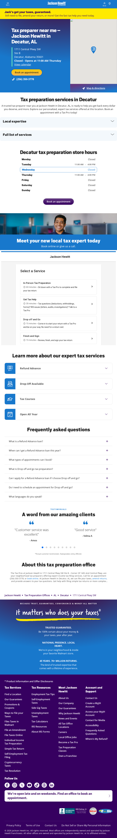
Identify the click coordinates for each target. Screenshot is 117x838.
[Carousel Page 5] (58, 547)
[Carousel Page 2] (46, 547)
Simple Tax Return (15, 748)
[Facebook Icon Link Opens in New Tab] (7, 786)
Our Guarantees (15, 699)
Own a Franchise (67, 755)
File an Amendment (15, 730)
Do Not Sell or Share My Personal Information (86, 825)
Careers (62, 732)
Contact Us (91, 698)
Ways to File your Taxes (15, 714)
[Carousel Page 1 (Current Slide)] (42, 547)
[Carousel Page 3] (50, 547)
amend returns (99, 578)
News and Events (67, 718)
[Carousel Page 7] (66, 547)
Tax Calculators (40, 721)
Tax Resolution (15, 770)
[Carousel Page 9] (74, 547)
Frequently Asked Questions (95, 732)
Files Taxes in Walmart (15, 723)
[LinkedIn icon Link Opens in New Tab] (51, 786)
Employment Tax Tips (43, 694)
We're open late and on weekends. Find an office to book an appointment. (48, 795)
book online (32, 578)
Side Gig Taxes (39, 707)
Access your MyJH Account (95, 713)
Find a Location (15, 694)
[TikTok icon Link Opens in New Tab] (36, 786)
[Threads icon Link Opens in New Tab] (44, 786)
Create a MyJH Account (93, 704)
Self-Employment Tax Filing (16, 755)
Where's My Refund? (96, 738)
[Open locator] (109, 4)
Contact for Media (95, 720)
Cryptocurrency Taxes (15, 764)
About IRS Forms (41, 731)
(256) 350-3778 (25, 79)
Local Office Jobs (67, 737)
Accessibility (92, 725)
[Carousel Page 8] (70, 547)
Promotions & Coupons (15, 706)
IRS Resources (39, 726)
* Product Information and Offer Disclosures (29, 681)
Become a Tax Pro (68, 742)
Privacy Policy (13, 825)
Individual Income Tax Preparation (15, 741)
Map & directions (93, 88)
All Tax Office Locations (65, 725)
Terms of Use (33, 825)
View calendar (22, 64)
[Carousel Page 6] (62, 547)
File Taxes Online (15, 735)
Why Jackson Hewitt (69, 713)
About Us (63, 698)
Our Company (66, 703)
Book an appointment (27, 72)
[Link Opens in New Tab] (73, 811)
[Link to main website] (57, 4)
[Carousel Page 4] (54, 547)
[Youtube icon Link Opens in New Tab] (29, 786)
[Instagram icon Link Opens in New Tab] (14, 786)
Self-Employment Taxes (41, 701)
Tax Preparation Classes (67, 749)
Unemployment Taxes (40, 714)
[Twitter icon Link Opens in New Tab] (22, 786)
